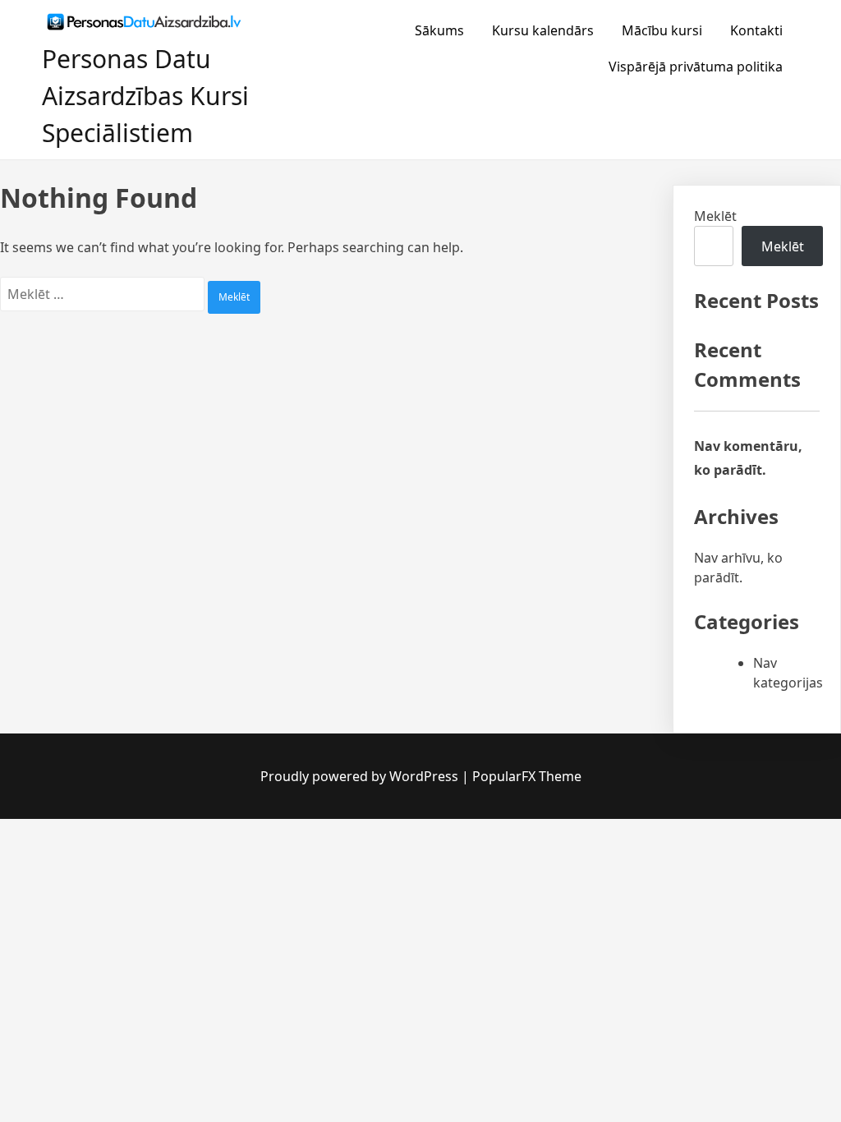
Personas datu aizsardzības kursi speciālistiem (145, 95)
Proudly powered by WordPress (361, 776)
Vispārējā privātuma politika (696, 66)
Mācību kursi (662, 30)
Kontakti (756, 30)
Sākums (439, 30)
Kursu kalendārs (543, 30)
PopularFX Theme (526, 776)
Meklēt (715, 216)
